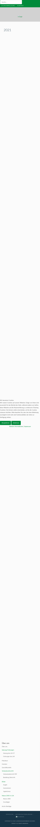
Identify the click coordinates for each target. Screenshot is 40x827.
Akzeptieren (5, 423)
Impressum (27, 426)
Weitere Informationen (16, 426)
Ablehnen (16, 423)
